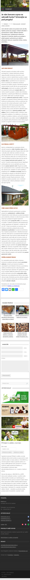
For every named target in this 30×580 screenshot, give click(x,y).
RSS (6, 524)
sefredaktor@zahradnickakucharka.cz (9, 545)
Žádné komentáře (16, 24)
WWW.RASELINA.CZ (5, 517)
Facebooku (10, 555)
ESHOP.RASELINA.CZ (5, 518)
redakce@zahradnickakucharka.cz (8, 547)
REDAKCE (6, 24)
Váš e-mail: (4, 446)
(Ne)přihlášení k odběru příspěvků (9, 537)
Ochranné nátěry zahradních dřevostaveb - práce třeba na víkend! (8, 317)
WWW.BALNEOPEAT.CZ (6, 520)
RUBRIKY (8, 9)
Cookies (2, 524)
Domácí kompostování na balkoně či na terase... (22, 316)
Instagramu (16, 555)
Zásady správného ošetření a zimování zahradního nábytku (8, 334)
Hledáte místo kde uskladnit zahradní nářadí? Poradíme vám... (22, 334)
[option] (15, 3)
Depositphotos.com (23, 551)
